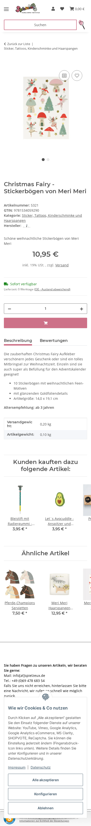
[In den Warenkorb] (8, 63)
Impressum (16, 767)
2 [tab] (48, 159)
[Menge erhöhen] (81, 309)
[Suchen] (82, 25)
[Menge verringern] (9, 309)
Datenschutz (41, 767)
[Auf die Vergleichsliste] (64, 75)
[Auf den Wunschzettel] (77, 75)
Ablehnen (46, 808)
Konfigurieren (45, 794)
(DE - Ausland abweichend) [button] (52, 289)
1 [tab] (43, 159)
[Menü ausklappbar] (6, 7)
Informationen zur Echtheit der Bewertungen (44, 820)
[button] (53, 9)
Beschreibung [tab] (18, 340)
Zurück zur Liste (18, 44)
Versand (62, 265)
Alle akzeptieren (45, 780)
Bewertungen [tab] (54, 340)
